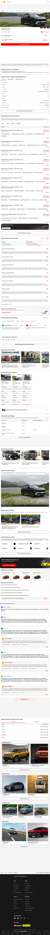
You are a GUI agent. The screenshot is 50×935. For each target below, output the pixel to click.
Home (1, 872)
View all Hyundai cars (24, 798)
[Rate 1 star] (3, 340)
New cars (15, 883)
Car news (15, 890)
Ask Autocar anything (18, 899)
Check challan (16, 908)
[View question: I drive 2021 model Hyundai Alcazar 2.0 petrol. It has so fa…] (25, 620)
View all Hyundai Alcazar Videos (24, 532)
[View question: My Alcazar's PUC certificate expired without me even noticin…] (25, 609)
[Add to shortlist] (48, 14)
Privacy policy (27, 905)
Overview (3, 79)
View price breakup (46, 131)
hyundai (10, 872)
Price (7, 10)
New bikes (27, 883)
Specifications (10, 79)
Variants (36, 10)
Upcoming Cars (17, 885)
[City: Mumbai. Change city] (48, 2)
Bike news (27, 890)
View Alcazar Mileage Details (24, 437)
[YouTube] (15, 918)
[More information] (12, 39)
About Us (27, 899)
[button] (45, 32)
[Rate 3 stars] (8, 340)
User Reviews (26, 10)
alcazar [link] (15, 872)
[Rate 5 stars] (14, 340)
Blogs (15, 901)
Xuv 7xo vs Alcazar (26, 404)
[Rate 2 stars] (6, 340)
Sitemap (15, 903)
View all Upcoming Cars (24, 769)
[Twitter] (24, 918)
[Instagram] (18, 918)
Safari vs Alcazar (16, 404)
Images (41, 10)
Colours (47, 10)
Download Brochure (5, 312)
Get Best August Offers (25, 44)
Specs (32, 10)
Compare (47, 137)
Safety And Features (20, 79)
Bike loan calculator (29, 892)
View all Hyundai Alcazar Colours (24, 553)
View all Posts (24, 699)
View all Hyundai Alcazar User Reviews (24, 344)
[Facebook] (21, 918)
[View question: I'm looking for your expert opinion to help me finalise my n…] (25, 685)
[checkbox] (45, 137)
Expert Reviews (18, 10)
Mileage (11, 10)
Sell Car (15, 905)
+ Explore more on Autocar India (20, 876)
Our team (27, 901)
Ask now (45, 598)
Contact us (27, 903)
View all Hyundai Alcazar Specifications (24, 110)
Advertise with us (28, 910)
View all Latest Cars (24, 846)
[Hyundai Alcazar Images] (25, 19)
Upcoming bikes (28, 885)
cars (6, 872)
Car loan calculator (17, 892)
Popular (13, 721)
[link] (15, 754)
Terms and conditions (29, 908)
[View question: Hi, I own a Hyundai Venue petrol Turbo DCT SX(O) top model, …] (25, 661)
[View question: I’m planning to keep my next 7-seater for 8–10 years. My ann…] (25, 638)
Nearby (37, 721)
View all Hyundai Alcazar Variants (24, 233)
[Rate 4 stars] (11, 340)
